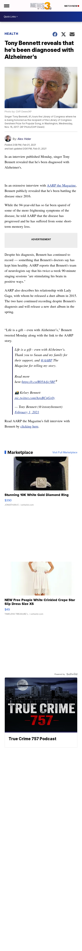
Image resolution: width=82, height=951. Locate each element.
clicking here (29, 426)
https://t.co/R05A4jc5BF (38, 381)
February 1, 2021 (27, 412)
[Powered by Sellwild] (71, 674)
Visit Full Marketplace (64, 452)
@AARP (46, 360)
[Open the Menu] (6, 6)
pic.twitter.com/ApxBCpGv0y (35, 397)
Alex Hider (24, 139)
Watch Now (71, 6)
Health (11, 34)
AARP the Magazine (61, 185)
